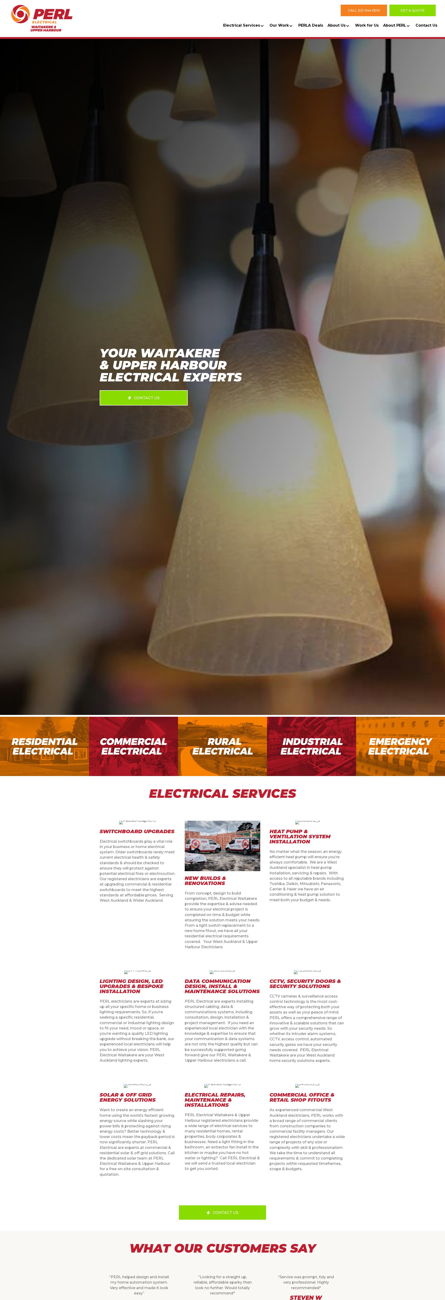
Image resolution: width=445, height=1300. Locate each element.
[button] (364, 10)
